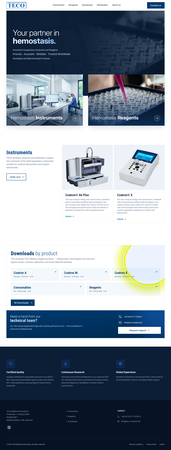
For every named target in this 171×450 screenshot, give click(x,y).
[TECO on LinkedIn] (9, 427)
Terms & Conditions (136, 444)
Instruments (58, 5)
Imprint (162, 444)
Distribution (102, 5)
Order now (15, 177)
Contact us (155, 5)
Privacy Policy (151, 444)
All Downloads (21, 302)
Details (68, 216)
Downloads (87, 5)
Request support (137, 330)
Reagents (73, 5)
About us (116, 5)
